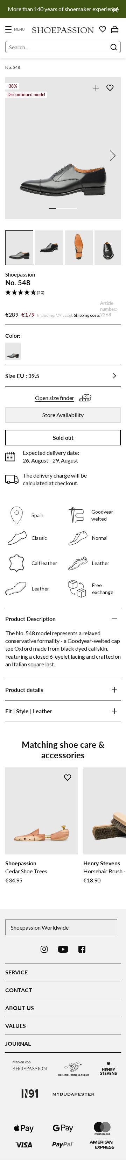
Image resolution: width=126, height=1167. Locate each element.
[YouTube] (63, 949)
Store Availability (63, 414)
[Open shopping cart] (114, 29)
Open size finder (54, 397)
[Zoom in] (96, 88)
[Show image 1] (52, 208)
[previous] (15, 156)
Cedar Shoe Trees (26, 871)
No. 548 (12, 67)
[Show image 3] (66, 208)
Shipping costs (87, 315)
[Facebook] (81, 949)
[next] (111, 156)
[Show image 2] (59, 208)
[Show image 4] (73, 208)
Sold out (63, 437)
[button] (63, 292)
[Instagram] (44, 949)
